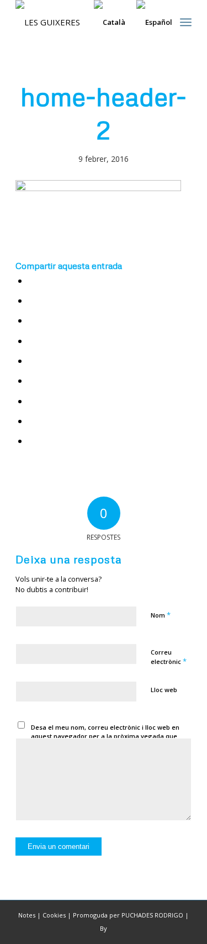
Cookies (54, 915)
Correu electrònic (169, 657)
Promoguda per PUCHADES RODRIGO (128, 915)
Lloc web (164, 689)
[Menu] (186, 22)
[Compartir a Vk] (32, 401)
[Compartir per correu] (32, 441)
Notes (26, 915)
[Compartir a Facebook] (32, 281)
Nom (161, 615)
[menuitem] (186, 22)
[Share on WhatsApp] (32, 320)
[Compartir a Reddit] (32, 421)
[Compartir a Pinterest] (32, 341)
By (103, 928)
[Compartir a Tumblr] (32, 381)
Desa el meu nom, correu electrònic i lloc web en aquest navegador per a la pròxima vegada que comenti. (105, 736)
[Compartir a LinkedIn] (32, 361)
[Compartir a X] (32, 300)
